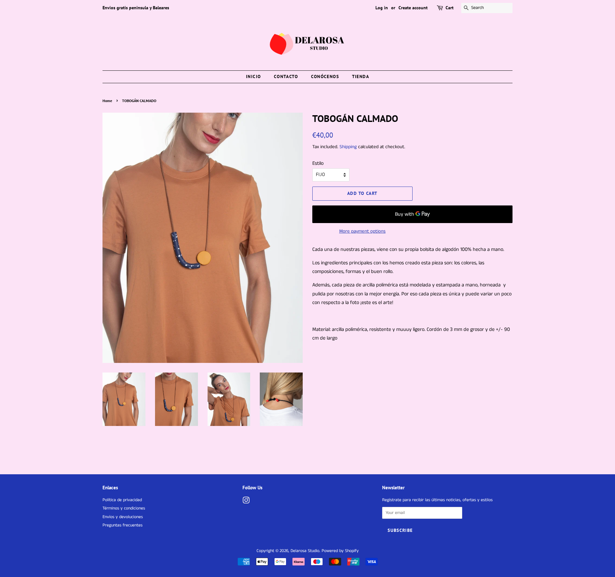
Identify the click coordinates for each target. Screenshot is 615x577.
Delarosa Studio (305, 551)
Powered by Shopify (340, 551)
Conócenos (325, 76)
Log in (381, 8)
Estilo (318, 163)
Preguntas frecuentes (122, 525)
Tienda (360, 76)
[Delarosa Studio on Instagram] (246, 502)
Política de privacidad (122, 500)
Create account (413, 8)
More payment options (362, 231)
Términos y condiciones (123, 508)
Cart (450, 8)
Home (107, 100)
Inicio (253, 76)
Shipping (348, 146)
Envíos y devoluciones (122, 517)
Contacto (286, 76)
